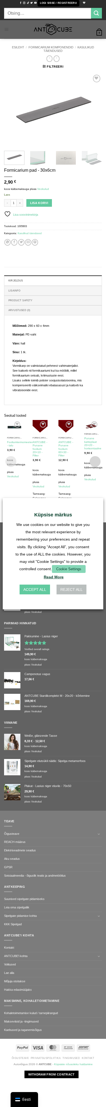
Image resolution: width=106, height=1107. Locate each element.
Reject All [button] (71, 589)
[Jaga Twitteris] (21, 242)
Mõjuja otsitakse (14, 981)
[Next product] (49, 58)
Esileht (18, 47)
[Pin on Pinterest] (35, 242)
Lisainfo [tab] (14, 290)
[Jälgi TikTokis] (28, 3)
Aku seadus (12, 858)
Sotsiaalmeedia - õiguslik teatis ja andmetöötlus (35, 875)
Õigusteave (11, 833)
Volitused (10, 964)
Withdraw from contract (51, 1074)
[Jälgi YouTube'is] (35, 3)
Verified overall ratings (36, 649)
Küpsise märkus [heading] (53, 514)
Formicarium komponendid (51, 47)
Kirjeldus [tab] (15, 280)
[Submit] (96, 13)
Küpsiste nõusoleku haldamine (73, 1064)
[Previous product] (57, 58)
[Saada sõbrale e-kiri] (28, 242)
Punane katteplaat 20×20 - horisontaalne (92, 443)
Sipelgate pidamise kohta (20, 915)
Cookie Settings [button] (68, 569)
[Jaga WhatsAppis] (7, 242)
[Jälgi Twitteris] (31, 3)
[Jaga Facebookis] (14, 242)
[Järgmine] (93, 110)
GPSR (8, 867)
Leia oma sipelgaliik (16, 907)
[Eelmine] (13, 110)
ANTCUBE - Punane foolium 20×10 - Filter (40, 449)
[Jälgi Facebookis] (21, 3)
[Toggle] (98, 834)
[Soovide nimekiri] (83, 3)
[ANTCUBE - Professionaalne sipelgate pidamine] (53, 29)
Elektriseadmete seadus (20, 850)
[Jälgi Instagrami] (24, 3)
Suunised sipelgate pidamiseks (24, 899)
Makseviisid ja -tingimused (21, 1021)
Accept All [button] (34, 589)
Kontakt (9, 947)
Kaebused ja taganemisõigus (23, 1029)
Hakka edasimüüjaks (18, 989)
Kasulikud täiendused (30, 233)
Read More (54, 577)
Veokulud (43, 188)
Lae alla (9, 972)
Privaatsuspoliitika (46, 1058)
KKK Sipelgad (13, 924)
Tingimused (71, 1058)
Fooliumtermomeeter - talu (20, 444)
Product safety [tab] (20, 300)
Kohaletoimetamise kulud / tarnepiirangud (31, 1013)
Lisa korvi (39, 203)
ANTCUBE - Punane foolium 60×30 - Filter (65, 449)
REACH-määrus (15, 841)
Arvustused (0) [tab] (19, 310)
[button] (58, 3)
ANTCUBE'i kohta (15, 956)
